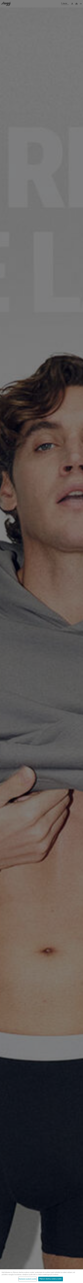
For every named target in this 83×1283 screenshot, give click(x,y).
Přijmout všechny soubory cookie (50, 1279)
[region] (41, 1276)
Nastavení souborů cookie (27, 1279)
